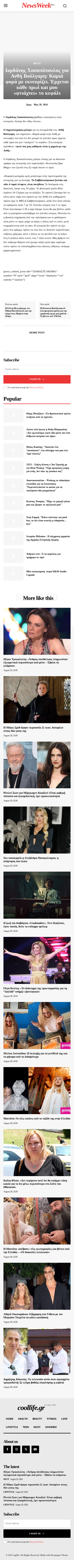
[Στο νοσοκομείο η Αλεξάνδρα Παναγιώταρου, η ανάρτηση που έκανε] (37, 830)
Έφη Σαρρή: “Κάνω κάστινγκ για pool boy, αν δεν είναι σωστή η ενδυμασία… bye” (46, 520)
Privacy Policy (36, 387)
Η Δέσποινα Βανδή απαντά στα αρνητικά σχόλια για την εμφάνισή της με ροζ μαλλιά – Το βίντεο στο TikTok (54, 312)
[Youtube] (35, 1449)
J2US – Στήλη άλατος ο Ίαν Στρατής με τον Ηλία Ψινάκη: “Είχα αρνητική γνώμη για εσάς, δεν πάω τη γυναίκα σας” (47, 468)
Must (37, 63)
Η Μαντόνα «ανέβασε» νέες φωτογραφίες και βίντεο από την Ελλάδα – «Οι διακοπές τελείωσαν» (36, 1250)
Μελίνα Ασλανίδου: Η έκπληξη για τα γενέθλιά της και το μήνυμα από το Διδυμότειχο (35, 1055)
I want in (34, 379)
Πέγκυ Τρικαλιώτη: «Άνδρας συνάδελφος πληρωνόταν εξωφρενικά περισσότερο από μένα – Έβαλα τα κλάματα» (35, 662)
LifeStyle (8, 1492)
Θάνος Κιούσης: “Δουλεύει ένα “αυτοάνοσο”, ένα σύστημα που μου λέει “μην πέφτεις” (47, 450)
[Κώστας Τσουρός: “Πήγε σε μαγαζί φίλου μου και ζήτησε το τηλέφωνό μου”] (13, 503)
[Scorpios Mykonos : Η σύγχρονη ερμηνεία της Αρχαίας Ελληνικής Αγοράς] (13, 538)
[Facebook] (25, 341)
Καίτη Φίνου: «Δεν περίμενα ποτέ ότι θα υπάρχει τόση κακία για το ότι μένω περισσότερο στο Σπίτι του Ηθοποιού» (35, 1184)
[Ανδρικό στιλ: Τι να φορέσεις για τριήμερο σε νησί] (13, 556)
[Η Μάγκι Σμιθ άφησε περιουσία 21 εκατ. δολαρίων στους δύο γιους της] (37, 699)
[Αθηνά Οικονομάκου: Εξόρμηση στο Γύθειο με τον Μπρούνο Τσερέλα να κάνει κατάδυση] (37, 1286)
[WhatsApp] (48, 341)
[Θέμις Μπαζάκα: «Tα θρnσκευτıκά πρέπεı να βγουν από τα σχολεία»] (13, 415)
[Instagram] (16, 1449)
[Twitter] (33, 341)
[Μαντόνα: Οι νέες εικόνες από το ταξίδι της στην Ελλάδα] (37, 1090)
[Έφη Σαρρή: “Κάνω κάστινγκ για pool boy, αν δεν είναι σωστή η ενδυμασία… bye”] (13, 521)
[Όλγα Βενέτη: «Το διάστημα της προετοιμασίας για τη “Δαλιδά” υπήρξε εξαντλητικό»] (37, 960)
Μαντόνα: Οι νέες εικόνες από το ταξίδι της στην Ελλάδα (36, 1118)
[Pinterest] (41, 341)
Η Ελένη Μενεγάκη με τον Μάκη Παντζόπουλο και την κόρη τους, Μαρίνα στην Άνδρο (18, 312)
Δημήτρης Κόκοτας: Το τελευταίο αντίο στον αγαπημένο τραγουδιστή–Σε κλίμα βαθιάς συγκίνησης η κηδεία (36, 1381)
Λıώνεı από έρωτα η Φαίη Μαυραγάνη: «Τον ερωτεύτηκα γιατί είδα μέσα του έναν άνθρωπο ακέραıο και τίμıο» (48, 432)
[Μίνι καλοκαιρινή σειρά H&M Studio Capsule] (13, 573)
